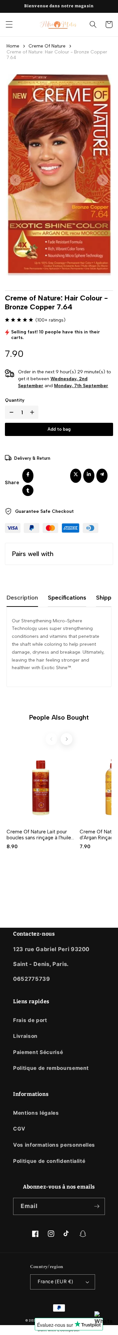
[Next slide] (66, 739)
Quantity (15, 400)
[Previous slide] (51, 739)
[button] (9, 24)
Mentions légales (36, 1113)
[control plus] (33, 412)
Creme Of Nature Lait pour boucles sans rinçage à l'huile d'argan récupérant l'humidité (39, 835)
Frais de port (30, 1020)
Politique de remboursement (51, 1068)
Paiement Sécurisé (38, 1052)
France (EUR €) (55, 1281)
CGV (19, 1129)
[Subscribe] (97, 1206)
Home (13, 46)
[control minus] (10, 412)
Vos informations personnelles (54, 1145)
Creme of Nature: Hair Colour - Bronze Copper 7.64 (57, 55)
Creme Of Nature (47, 46)
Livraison (25, 1036)
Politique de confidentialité (49, 1161)
